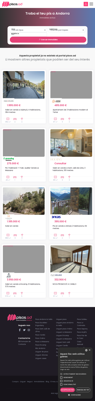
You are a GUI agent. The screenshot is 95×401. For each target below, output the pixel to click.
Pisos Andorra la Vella (43, 319)
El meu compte (56, 382)
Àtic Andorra (40, 348)
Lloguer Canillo (62, 345)
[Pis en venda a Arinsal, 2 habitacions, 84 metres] (71, 201)
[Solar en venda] (24, 201)
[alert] (75, 373)
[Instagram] (28, 331)
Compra (15, 382)
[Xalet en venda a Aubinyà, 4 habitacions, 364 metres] (24, 85)
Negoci (30, 382)
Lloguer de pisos (41, 352)
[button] (75, 395)
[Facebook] (20, 331)
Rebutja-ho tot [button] (83, 390)
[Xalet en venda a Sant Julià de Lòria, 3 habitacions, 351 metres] (71, 143)
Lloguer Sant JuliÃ (63, 342)
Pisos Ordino (40, 338)
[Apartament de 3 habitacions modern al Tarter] (71, 85)
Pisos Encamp (40, 345)
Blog (47, 382)
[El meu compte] (86, 4)
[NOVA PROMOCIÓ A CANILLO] (71, 259)
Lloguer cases (40, 358)
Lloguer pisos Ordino (64, 329)
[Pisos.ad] (20, 317)
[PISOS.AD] (12, 4)
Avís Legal (55, 393)
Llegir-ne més (65, 369)
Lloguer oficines (41, 355)
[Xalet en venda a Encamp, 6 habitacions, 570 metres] (24, 259)
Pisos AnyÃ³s (82, 332)
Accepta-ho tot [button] (67, 390)
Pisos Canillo (40, 335)
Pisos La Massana (42, 342)
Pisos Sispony (82, 329)
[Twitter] (25, 331)
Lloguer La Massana (64, 332)
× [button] (89, 350)
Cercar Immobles (49, 39)
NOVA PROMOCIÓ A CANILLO (64, 284)
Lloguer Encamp (62, 335)
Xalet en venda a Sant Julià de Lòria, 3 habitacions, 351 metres (69, 169)
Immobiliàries (39, 382)
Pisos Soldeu (82, 319)
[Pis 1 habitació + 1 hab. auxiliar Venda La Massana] (24, 143)
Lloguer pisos (61, 319)
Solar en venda (11, 226)
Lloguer (23, 382)
